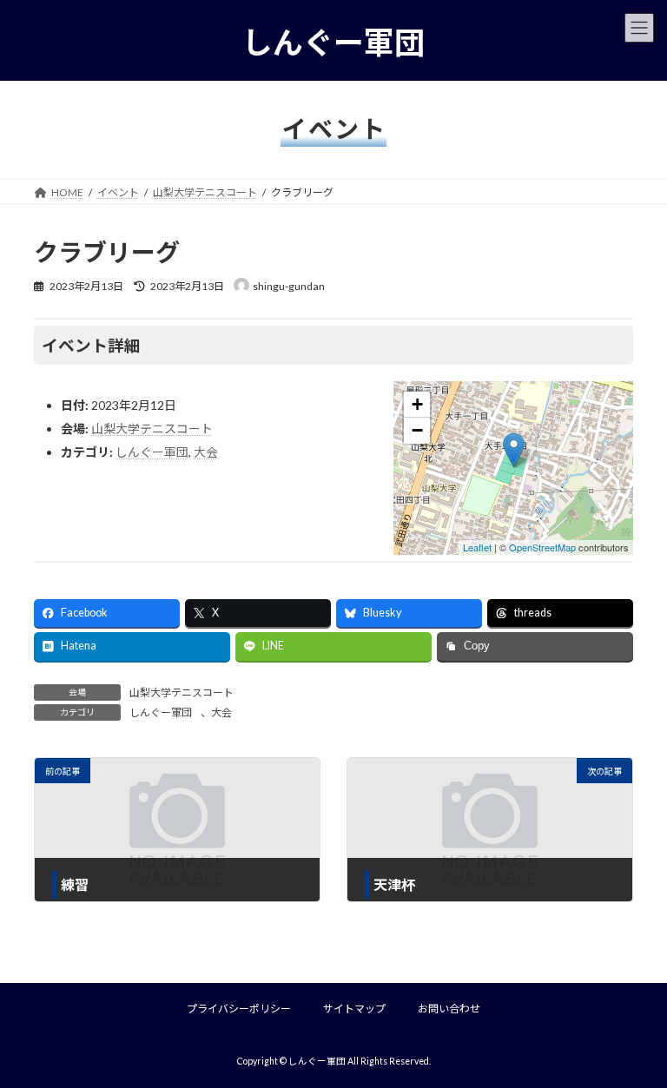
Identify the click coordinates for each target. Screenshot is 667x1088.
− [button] (417, 430)
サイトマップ (354, 1008)
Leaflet (477, 547)
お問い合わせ (449, 1008)
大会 (206, 452)
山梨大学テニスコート (152, 428)
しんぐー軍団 (152, 452)
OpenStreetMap (542, 547)
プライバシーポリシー (239, 1008)
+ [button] (417, 404)
